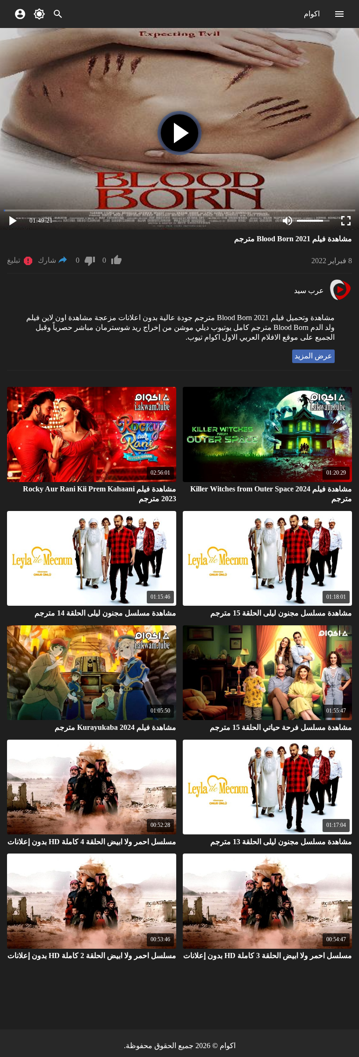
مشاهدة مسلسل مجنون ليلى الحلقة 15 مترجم (281, 613)
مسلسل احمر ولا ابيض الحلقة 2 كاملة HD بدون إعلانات (91, 955)
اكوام (312, 14)
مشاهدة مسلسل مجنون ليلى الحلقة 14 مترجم (105, 613)
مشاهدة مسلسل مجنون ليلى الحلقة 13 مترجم (281, 842)
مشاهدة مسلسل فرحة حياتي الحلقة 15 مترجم (281, 727)
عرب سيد (309, 290)
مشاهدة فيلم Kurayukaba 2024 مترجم (115, 727)
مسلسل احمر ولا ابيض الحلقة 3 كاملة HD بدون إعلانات (267, 955)
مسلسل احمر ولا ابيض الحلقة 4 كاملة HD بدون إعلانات (91, 842)
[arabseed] (340, 299)
